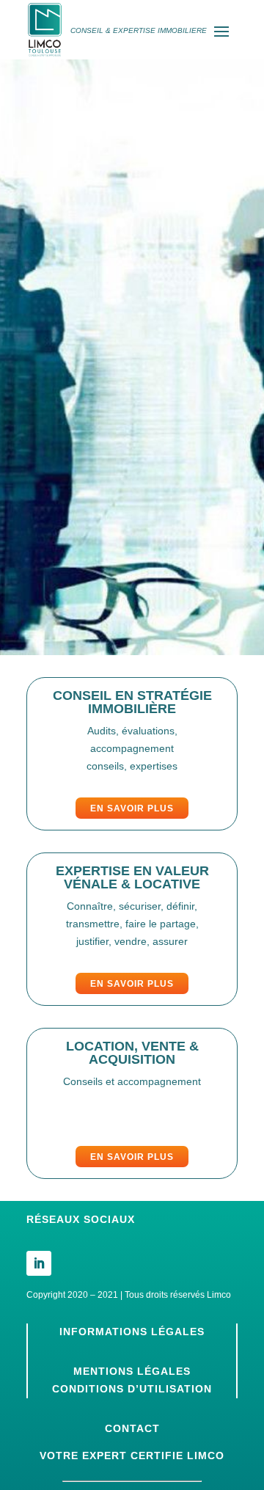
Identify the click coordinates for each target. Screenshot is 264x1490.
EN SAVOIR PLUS (132, 808)
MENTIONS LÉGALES (132, 1371)
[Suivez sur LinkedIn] (38, 1263)
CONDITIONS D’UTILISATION (132, 1389)
